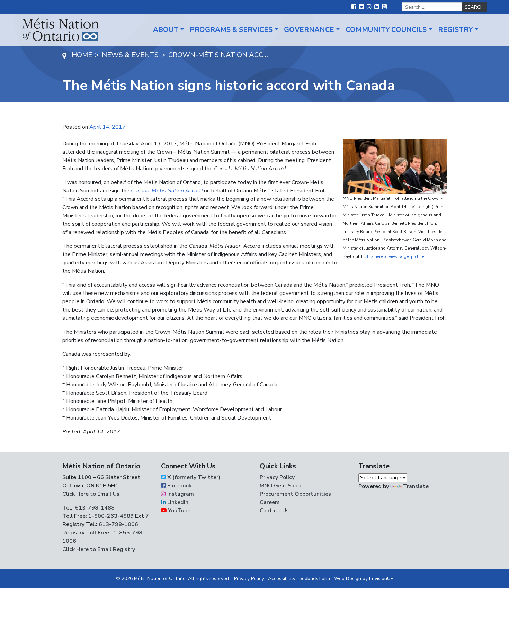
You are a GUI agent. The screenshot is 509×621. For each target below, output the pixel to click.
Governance (309, 29)
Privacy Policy (277, 477)
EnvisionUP (381, 578)
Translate (416, 486)
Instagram (180, 494)
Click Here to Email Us (90, 494)
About (165, 29)
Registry (455, 29)
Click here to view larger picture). (395, 256)
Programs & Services (231, 29)
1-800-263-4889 (111, 516)
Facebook (178, 485)
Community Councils (386, 29)
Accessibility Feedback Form (299, 578)
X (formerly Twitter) (193, 477)
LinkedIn (177, 502)
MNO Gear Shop (280, 485)
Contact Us (274, 510)
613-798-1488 (95, 508)
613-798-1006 (117, 524)
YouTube (178, 510)
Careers (270, 502)
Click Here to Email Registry (98, 549)
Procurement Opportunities (295, 494)
